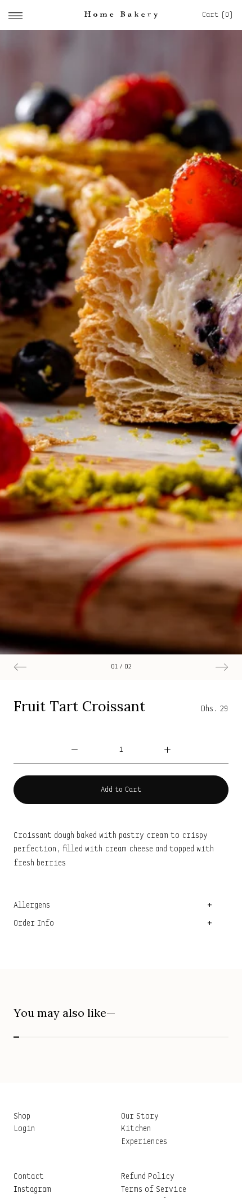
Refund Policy (147, 1177)
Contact (29, 1177)
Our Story (140, 1116)
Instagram (32, 1189)
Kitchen (136, 1129)
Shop (22, 1116)
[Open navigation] (15, 15)
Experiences (144, 1142)
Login (24, 1129)
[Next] (221, 667)
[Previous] (21, 667)
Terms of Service (153, 1189)
